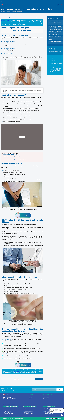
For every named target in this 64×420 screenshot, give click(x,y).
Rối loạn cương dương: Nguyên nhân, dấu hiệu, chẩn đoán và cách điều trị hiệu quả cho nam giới (55, 33)
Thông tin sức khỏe (46, 397)
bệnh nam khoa (8, 105)
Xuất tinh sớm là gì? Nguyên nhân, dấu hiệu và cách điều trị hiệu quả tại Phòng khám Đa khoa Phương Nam (55, 28)
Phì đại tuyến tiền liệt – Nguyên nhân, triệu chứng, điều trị (15, 159)
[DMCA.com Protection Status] (53, 418)
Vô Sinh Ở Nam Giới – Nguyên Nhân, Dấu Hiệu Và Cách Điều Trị (27, 9)
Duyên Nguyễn (18, 17)
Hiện (28, 31)
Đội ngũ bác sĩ (31, 397)
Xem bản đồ (5, 408)
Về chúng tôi (31, 395)
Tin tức (30, 398)
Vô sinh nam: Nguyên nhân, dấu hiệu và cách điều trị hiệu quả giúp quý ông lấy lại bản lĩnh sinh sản (55, 23)
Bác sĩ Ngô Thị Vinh (10, 17)
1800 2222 (61, 1)
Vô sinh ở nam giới (5, 20)
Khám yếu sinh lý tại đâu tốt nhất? (11, 154)
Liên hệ (44, 395)
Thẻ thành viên (9, 1)
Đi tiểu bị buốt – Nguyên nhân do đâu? (12, 156)
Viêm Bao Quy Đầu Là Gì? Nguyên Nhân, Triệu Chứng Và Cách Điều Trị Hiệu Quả (55, 38)
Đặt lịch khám (3, 1)
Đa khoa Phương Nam (7, 339)
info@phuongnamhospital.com (56, 63)
